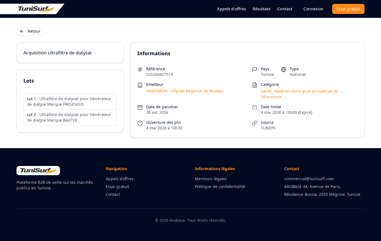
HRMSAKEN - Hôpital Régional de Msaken (185, 90)
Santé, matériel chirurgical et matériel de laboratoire (299, 93)
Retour (34, 31)
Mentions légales (211, 178)
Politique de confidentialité (220, 186)
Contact (284, 8)
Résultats (262, 8)
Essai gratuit (348, 8)
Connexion (313, 8)
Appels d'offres (231, 8)
